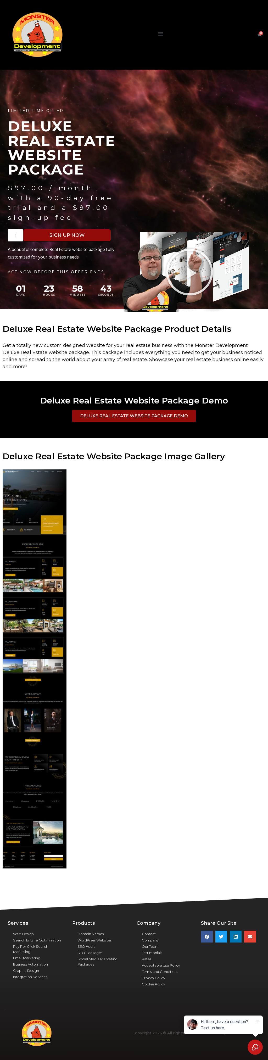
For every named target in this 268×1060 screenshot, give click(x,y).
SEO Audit (86, 946)
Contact (149, 934)
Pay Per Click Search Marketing (30, 949)
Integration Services (30, 977)
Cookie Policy (153, 984)
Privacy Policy (153, 978)
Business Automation (30, 964)
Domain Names (90, 934)
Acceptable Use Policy (161, 965)
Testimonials (152, 953)
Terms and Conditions (160, 971)
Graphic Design (26, 970)
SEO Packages (89, 953)
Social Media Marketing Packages (97, 961)
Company (150, 940)
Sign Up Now (67, 235)
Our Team (150, 946)
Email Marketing (26, 958)
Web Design (23, 934)
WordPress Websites (94, 940)
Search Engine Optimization (37, 940)
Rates (146, 959)
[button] (160, 33)
